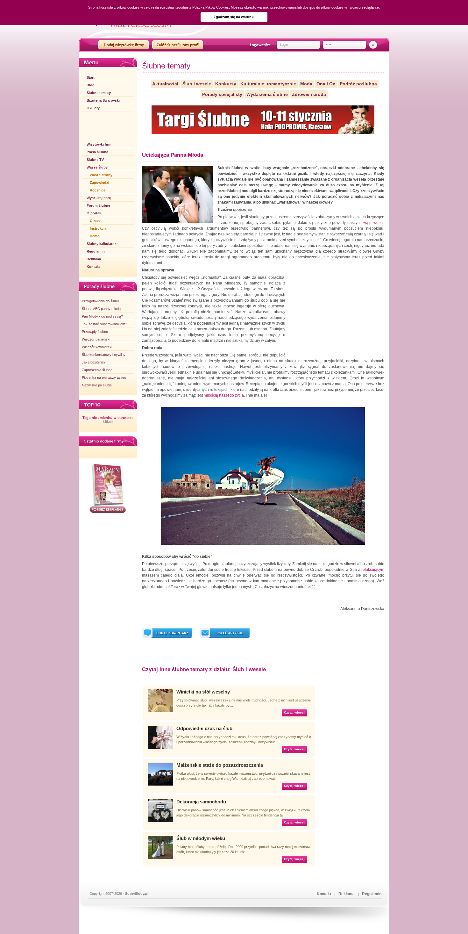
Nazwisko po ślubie (97, 385)
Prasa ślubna (97, 152)
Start (91, 77)
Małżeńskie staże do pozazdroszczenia (219, 765)
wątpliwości (372, 222)
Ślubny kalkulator (101, 244)
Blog (91, 85)
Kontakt (93, 267)
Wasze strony (101, 175)
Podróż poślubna (358, 83)
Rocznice (97, 190)
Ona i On (326, 83)
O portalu (95, 213)
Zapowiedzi (99, 182)
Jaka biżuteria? (93, 362)
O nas (95, 221)
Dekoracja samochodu (201, 801)
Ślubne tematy (99, 93)
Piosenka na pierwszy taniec (104, 377)
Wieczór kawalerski (97, 347)
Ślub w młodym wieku (200, 838)
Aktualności (165, 83)
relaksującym (372, 569)
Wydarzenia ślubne (267, 94)
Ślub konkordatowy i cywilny (103, 354)
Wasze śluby (97, 167)
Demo (95, 236)
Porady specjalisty (222, 94)
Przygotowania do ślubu (100, 301)
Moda (306, 83)
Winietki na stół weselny (203, 691)
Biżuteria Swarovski (103, 100)
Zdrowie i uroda (309, 94)
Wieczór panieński (96, 339)
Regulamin (96, 251)
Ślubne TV (95, 160)
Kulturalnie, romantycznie (268, 83)
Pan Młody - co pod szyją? (102, 316)
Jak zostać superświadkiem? (104, 324)
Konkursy (225, 83)
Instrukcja (98, 228)
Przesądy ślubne (95, 332)
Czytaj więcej (294, 712)
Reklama (94, 259)
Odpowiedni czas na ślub (204, 728)
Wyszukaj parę (99, 198)
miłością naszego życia (224, 395)
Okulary (93, 108)
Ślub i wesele (196, 83)
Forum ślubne (98, 205)
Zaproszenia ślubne (97, 370)
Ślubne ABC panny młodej (101, 309)
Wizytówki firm (99, 144)
